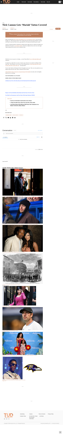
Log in (39, 130)
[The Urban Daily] (8, 417)
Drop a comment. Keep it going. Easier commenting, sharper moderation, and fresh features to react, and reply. (24, 35)
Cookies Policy (23, 416)
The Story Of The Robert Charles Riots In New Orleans (21, 100)
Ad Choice (42, 416)
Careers (30, 413)
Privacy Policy (50, 413)
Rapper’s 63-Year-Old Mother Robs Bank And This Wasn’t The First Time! (19, 92)
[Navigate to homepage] (6, 2)
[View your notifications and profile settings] (60, 2)
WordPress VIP (47, 423)
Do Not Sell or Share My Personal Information (33, 417)
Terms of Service (42, 413)
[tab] (5, 137)
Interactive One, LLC (13, 423)
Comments (51, 29)
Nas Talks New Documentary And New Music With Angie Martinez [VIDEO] (20, 95)
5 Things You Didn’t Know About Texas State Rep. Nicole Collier (22, 102)
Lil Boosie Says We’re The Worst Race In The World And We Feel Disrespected (20, 80)
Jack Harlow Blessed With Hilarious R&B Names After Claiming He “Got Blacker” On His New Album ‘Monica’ (24, 105)
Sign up (41, 130)
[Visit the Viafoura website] (41, 149)
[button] (31, 22)
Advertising (22, 413)
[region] (22, 139)
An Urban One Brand (55, 423)
